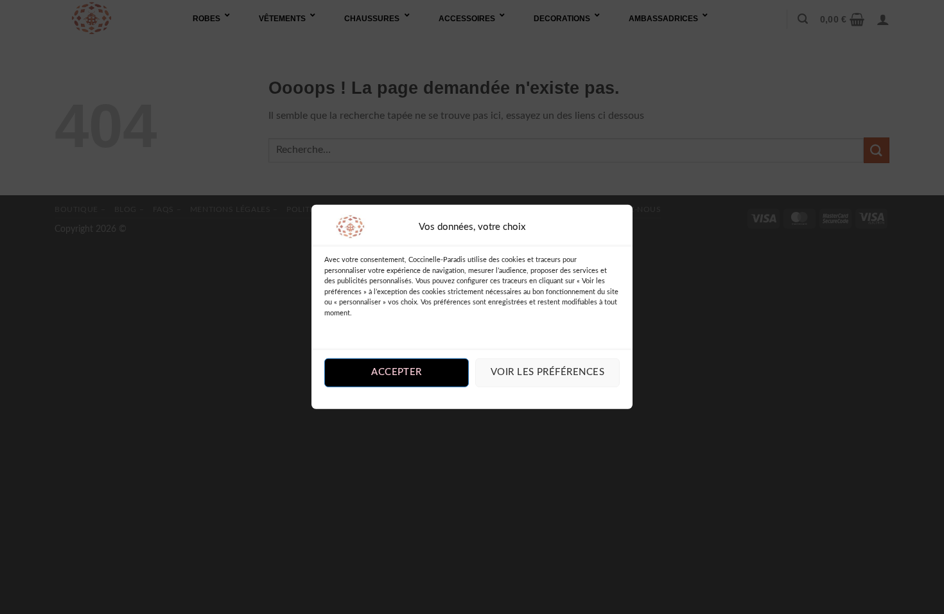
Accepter (396, 372)
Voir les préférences (547, 372)
